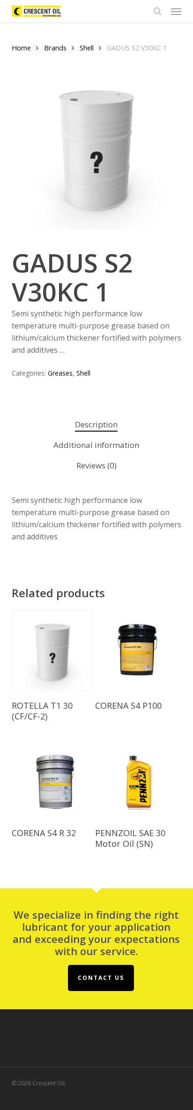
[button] (176, 11)
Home (21, 47)
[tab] (96, 424)
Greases (60, 373)
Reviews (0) (96, 465)
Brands (55, 47)
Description (96, 424)
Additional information (96, 445)
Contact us (101, 978)
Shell (87, 47)
